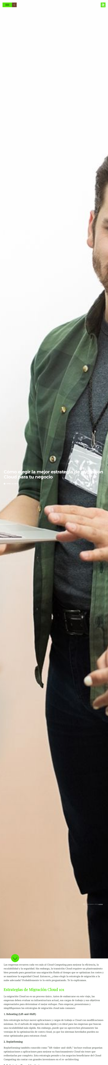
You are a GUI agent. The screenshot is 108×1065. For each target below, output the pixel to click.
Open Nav (7, 5)
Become (94, 5)
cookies (100, 904)
